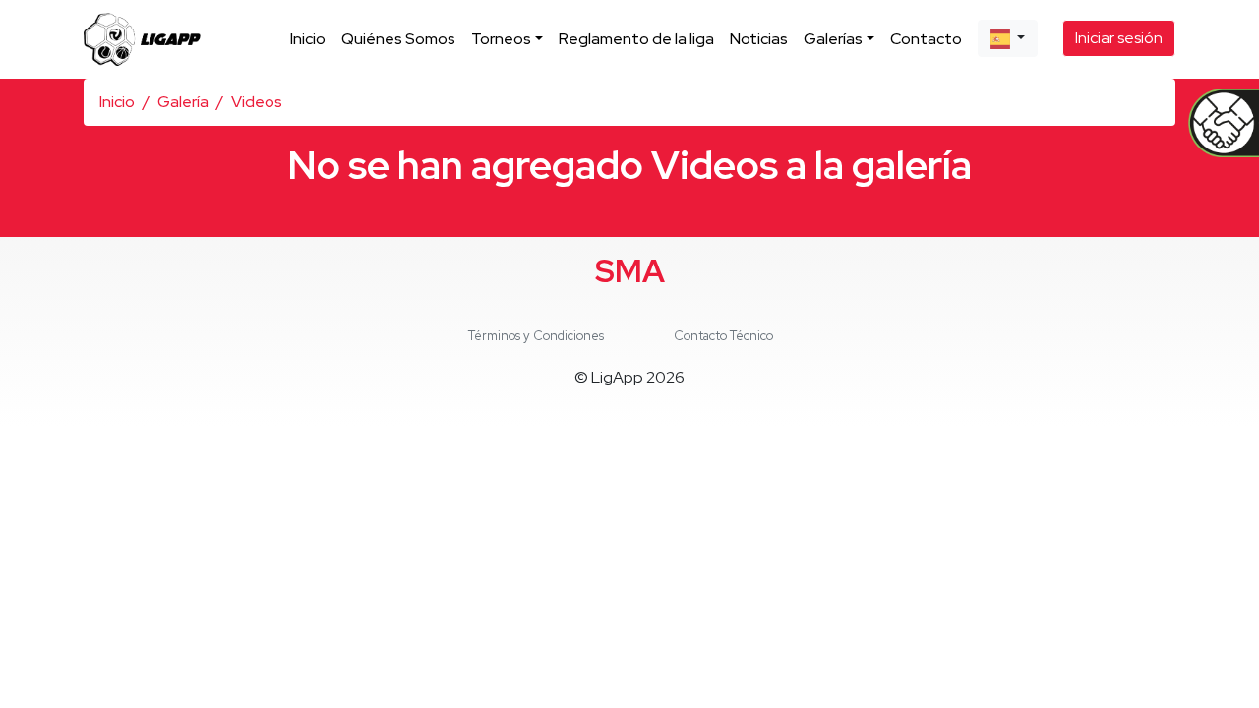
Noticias (759, 39)
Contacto (926, 39)
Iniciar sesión (1119, 38)
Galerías (833, 39)
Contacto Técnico (723, 335)
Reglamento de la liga (636, 39)
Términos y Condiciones (536, 335)
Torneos (501, 39)
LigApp (617, 377)
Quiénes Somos (398, 39)
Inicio (308, 39)
